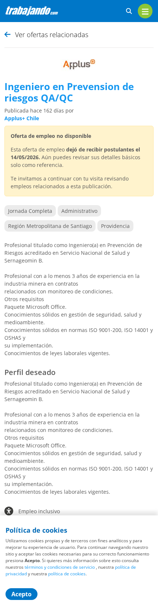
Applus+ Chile (21, 118)
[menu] (145, 11)
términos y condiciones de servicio (60, 567)
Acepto (21, 594)
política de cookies (67, 574)
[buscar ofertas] (129, 11)
